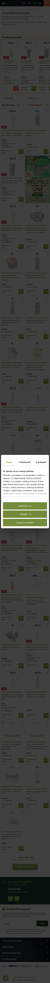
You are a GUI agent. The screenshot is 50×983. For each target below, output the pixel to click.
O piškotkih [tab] (41, 462)
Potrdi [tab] (9, 462)
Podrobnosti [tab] (25, 462)
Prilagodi (23, 514)
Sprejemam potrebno (25, 522)
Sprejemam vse (25, 506)
